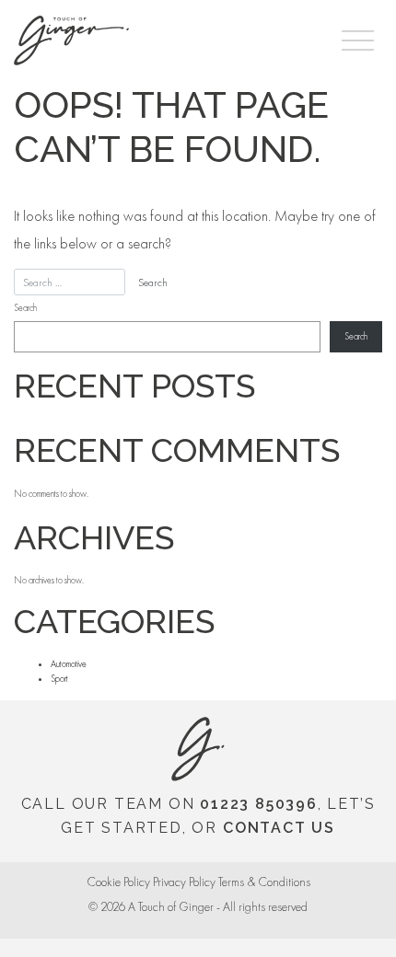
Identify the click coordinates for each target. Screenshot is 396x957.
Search (25, 308)
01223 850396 (259, 804)
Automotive (69, 664)
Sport (59, 679)
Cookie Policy (118, 882)
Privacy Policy (184, 882)
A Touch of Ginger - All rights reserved (218, 907)
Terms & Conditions (264, 882)
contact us (279, 827)
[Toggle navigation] (357, 41)
